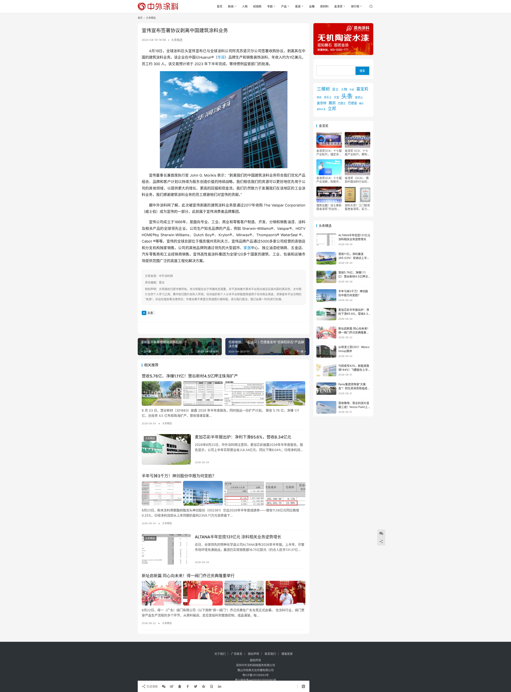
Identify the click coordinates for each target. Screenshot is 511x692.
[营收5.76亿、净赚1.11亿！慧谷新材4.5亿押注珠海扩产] (223, 393)
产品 (284, 6)
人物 (245, 6)
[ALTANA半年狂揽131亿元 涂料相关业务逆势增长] (166, 549)
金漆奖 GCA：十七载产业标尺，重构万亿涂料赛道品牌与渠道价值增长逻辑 (357, 152)
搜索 (362, 71)
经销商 (257, 6)
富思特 (321, 103)
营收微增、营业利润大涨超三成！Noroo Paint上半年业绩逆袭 (353, 406)
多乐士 (328, 97)
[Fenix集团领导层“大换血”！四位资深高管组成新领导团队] (326, 388)
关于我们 (220, 653)
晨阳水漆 (321, 109)
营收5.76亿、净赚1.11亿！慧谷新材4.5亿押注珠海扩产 (190, 376)
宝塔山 (359, 97)
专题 (270, 6)
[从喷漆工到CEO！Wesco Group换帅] (326, 351)
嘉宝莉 (362, 89)
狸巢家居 (287, 653)
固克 (319, 97)
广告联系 (236, 653)
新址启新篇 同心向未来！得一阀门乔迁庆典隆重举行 (188, 575)
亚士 (335, 89)
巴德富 (352, 103)
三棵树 (323, 89)
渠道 (298, 6)
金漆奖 (338, 6)
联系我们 (270, 653)
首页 (219, 6)
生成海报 (152, 686)
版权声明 (253, 653)
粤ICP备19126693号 (255, 675)
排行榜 (355, 6)
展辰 (332, 103)
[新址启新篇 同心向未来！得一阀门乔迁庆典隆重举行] (223, 593)
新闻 (231, 6)
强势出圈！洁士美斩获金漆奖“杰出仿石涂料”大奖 (329, 207)
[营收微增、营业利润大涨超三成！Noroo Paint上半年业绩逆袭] (326, 407)
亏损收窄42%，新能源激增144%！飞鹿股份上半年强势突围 (353, 369)
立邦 (332, 108)
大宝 (336, 97)
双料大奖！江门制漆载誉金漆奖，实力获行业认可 (357, 207)
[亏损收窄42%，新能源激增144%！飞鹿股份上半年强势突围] (326, 370)
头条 (150, 313)
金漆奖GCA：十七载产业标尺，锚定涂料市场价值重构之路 (329, 152)
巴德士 (342, 103)
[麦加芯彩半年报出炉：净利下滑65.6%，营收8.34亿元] (166, 449)
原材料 (324, 6)
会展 (312, 6)
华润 (221, 57)
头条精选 (176, 39)
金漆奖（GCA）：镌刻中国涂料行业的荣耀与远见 (357, 180)
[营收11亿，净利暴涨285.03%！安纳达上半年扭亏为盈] (326, 258)
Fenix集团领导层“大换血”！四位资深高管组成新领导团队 (354, 388)
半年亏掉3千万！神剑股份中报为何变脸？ (179, 476)
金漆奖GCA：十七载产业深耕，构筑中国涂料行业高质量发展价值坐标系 (329, 180)
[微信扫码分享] (163, 686)
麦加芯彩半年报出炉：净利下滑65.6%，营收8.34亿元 (243, 437)
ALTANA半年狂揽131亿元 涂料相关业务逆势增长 (238, 537)
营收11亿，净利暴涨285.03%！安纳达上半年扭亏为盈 (354, 257)
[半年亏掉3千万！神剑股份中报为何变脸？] (223, 493)
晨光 (361, 103)
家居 (247, 248)
